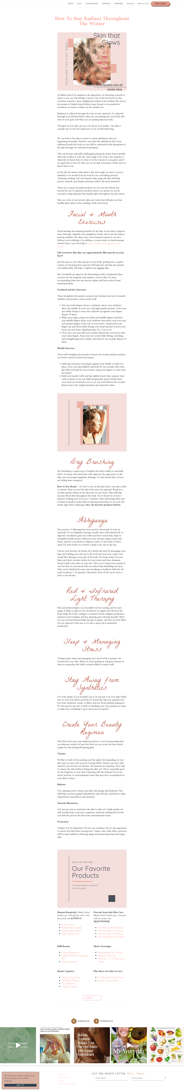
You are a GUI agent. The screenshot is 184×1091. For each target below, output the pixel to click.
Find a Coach (64, 1077)
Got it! (20, 1085)
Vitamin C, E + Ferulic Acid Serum (111, 960)
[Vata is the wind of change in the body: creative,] (55, 1045)
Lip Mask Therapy (70, 981)
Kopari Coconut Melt (108, 981)
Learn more (8, 1081)
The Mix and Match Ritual (111, 928)
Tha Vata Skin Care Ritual (110, 931)
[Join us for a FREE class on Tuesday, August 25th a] (92, 1045)
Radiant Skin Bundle (72, 928)
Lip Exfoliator (68, 984)
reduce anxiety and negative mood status (88, 245)
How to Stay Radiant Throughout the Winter (92, 21)
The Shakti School (21, 3)
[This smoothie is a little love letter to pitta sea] (18, 1045)
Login (61, 1080)
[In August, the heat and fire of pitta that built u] (166, 1045)
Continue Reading (89, 998)
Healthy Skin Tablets (72, 931)
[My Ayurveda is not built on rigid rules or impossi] (129, 1045)
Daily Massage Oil (70, 934)
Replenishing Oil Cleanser (110, 953)
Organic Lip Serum (71, 977)
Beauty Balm (68, 925)
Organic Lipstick (70, 987)
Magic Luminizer (70, 962)
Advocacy (62, 1074)
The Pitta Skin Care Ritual (111, 934)
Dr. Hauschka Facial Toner (110, 977)
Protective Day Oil (106, 956)
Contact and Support (67, 1084)
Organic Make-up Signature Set (75, 957)
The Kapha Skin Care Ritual (111, 937)
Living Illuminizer (70, 953)
